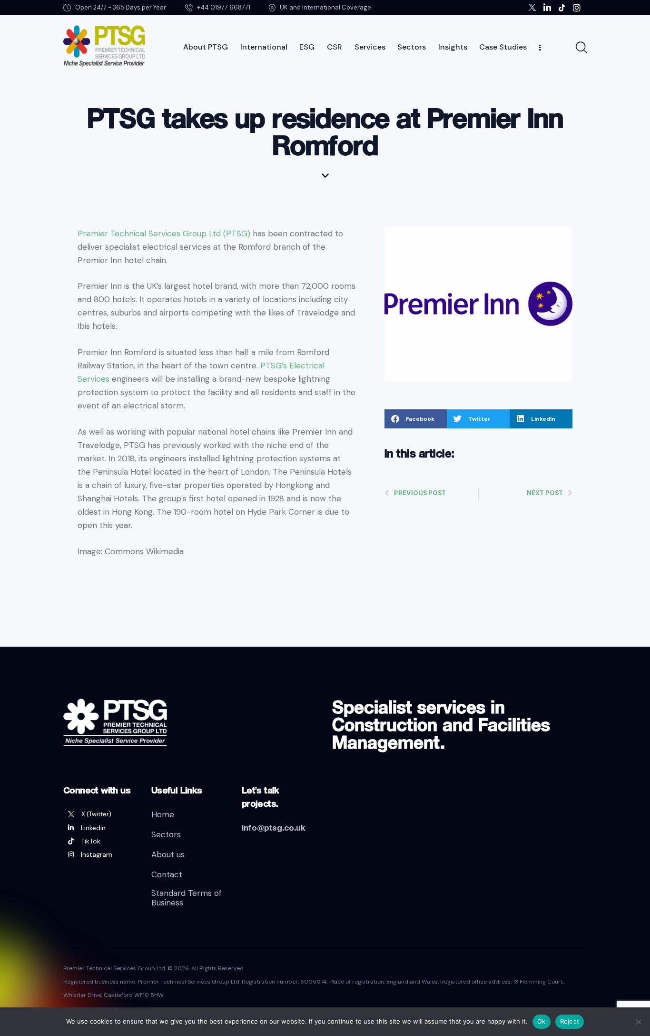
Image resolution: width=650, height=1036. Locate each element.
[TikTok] (100, 841)
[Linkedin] (100, 827)
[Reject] (638, 1021)
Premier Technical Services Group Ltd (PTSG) (164, 233)
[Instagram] (100, 854)
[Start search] (581, 47)
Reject (570, 1021)
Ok (541, 1021)
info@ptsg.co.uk (273, 828)
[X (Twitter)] (100, 814)
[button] (415, 418)
